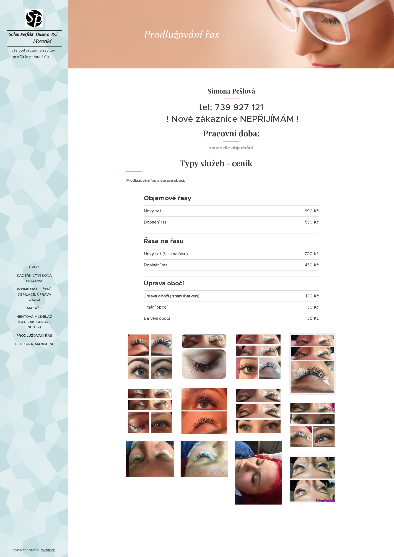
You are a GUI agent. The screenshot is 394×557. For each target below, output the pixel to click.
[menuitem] (34, 267)
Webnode (48, 550)
